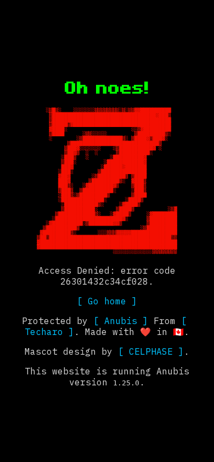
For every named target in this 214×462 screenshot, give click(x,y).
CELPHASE (151, 351)
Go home (107, 301)
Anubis (120, 320)
